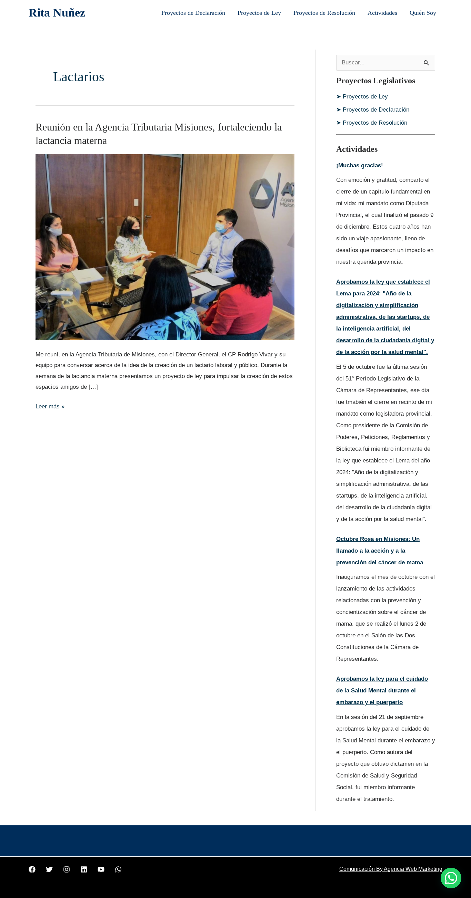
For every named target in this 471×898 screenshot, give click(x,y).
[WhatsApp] (118, 869)
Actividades (382, 12)
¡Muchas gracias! (359, 165)
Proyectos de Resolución (324, 12)
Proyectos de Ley (259, 12)
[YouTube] (101, 869)
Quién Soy (423, 12)
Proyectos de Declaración (193, 12)
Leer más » (50, 405)
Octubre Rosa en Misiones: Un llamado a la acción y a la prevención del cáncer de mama (379, 551)
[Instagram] (66, 869)
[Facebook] (32, 869)
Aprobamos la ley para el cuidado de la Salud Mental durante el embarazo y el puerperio (382, 691)
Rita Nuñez (57, 12)
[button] (451, 878)
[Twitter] (49, 869)
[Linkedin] (83, 869)
